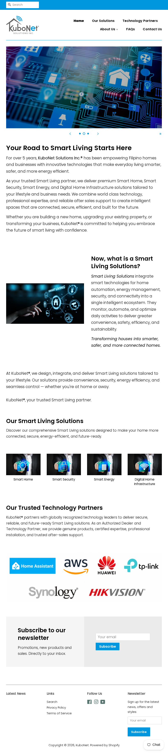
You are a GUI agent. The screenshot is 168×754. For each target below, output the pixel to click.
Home (79, 20)
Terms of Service (59, 713)
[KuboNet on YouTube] (102, 703)
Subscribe (107, 646)
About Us (108, 29)
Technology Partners (140, 20)
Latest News (16, 693)
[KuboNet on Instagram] (96, 703)
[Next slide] (97, 133)
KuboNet (82, 745)
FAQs (130, 29)
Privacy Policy (56, 708)
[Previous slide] (70, 133)
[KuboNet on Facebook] (89, 703)
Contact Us (152, 29)
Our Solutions (103, 20)
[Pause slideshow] (160, 133)
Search (52, 702)
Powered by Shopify (105, 745)
